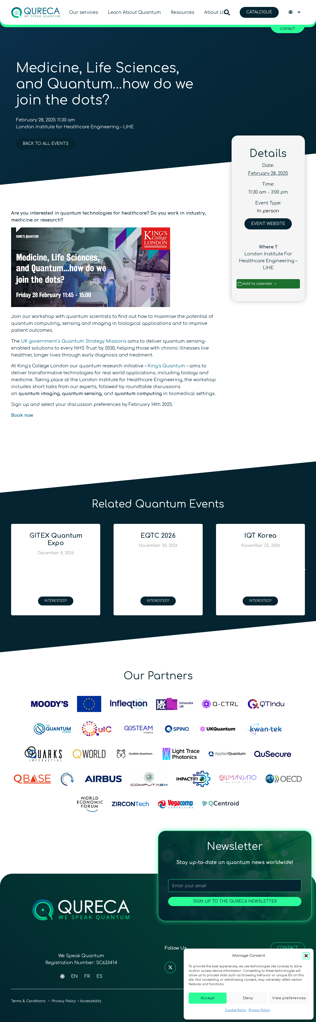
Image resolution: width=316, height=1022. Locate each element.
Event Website (268, 224)
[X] (170, 967)
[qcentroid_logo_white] (220, 804)
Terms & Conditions (28, 1001)
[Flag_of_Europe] (89, 704)
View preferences (289, 998)
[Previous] (12, 570)
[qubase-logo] (32, 779)
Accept (208, 998)
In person (268, 210)
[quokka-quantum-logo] (135, 754)
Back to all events (45, 143)
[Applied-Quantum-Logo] (226, 754)
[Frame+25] (180, 754)
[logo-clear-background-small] (35, 12)
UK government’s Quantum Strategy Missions (73, 341)
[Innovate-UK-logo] (174, 704)
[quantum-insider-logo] (52, 729)
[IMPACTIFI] (193, 779)
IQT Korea (232, 535)
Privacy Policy (259, 1010)
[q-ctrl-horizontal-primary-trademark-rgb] (220, 704)
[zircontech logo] (130, 804)
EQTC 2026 (130, 535)
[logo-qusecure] (272, 754)
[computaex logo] (149, 779)
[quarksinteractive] (43, 754)
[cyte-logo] (68, 779)
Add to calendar (257, 284)
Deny (248, 998)
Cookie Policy (235, 1010)
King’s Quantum (166, 365)
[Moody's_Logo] (49, 704)
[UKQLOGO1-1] (217, 729)
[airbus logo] (103, 779)
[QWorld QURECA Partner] (89, 754)
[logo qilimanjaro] (237, 779)
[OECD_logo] (283, 779)
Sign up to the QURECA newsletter (235, 901)
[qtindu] (266, 704)
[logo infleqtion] (128, 704)
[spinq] (177, 729)
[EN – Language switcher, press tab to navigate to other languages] (295, 12)
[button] (306, 955)
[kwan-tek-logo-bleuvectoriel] (263, 729)
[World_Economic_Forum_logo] (90, 804)
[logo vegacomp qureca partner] (175, 804)
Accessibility (90, 1001)
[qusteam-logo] (138, 729)
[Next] (304, 570)
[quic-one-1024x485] (97, 729)
